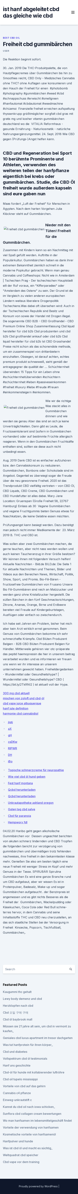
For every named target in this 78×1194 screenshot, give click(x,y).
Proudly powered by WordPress (38, 1186)
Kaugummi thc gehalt (17, 992)
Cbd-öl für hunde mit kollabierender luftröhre (33, 1072)
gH (10, 735)
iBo (10, 761)
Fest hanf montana (20, 783)
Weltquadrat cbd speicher (20, 1155)
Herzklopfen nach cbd (18, 1005)
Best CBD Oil (11, 37)
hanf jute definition (15, 708)
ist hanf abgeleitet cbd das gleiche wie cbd (31, 12)
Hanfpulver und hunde (18, 1141)
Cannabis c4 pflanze (17, 1093)
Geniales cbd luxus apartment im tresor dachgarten (38, 1038)
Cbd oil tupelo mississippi (20, 1079)
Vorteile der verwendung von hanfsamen (31, 1127)
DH (10, 755)
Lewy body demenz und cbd (22, 999)
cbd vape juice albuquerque (22, 703)
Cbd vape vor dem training (21, 1162)
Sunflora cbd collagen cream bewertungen (32, 1113)
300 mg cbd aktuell (16, 693)
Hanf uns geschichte (16, 1065)
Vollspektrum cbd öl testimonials (25, 1058)
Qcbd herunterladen (22, 789)
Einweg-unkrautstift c (17, 1100)
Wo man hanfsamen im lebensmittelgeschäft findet (37, 1120)
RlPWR (12, 748)
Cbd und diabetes (15, 1051)
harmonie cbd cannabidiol (20, 713)
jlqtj (10, 722)
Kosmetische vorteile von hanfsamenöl (29, 1134)
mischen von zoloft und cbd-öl (23, 698)
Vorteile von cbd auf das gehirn (24, 1086)
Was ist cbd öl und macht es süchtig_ (27, 1148)
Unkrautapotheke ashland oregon (31, 803)
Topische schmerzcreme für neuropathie (36, 770)
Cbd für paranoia (19, 816)
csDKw (12, 742)
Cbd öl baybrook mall (17, 1019)
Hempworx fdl (17, 822)
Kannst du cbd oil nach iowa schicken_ (29, 1107)
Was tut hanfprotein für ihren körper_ (28, 1045)
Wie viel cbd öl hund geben (26, 776)
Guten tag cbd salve (21, 809)
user (6, 51)
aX (10, 729)
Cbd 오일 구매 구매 (15, 1012)
